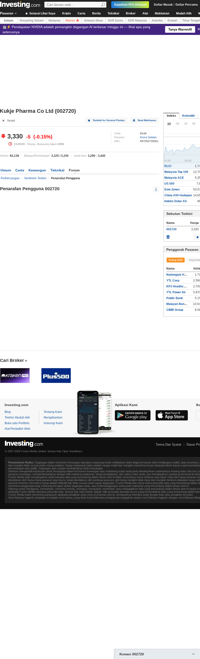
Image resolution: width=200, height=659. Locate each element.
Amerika (157, 20)
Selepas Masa (93, 20)
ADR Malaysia (137, 20)
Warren (70, 20)
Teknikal (113, 13)
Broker (131, 13)
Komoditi (188, 115)
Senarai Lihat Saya (42, 13)
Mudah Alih (183, 13)
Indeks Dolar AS (175, 201)
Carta (81, 13)
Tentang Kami (53, 412)
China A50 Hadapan (178, 195)
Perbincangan (10, 178)
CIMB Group (174, 310)
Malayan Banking (178, 304)
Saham (8, 20)
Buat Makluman (147, 120)
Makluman (162, 13)
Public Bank (174, 298)
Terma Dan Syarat (168, 444)
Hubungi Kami (53, 423)
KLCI (167, 166)
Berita (96, 13)
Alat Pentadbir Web (17, 428)
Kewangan (37, 170)
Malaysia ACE (174, 177)
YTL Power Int (175, 292)
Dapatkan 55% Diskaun (130, 4)
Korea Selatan (148, 137)
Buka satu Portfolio (17, 423)
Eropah (172, 20)
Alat (145, 13)
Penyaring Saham (32, 20)
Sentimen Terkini (35, 178)
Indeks (171, 115)
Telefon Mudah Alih (17, 417)
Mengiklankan (53, 417)
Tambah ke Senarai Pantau (109, 120)
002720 (171, 229)
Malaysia (54, 20)
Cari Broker (12, 360)
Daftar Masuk (163, 4)
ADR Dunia (115, 20)
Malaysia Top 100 (176, 172)
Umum (5, 170)
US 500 (169, 183)
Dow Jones (172, 189)
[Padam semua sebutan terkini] (168, 235)
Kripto (66, 13)
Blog (8, 412)
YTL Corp (172, 280)
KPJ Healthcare (177, 286)
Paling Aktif (175, 260)
